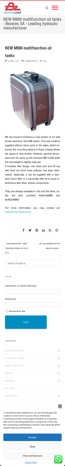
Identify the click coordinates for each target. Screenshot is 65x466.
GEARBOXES (11, 396)
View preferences (32, 455)
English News (31, 61)
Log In (26, 322)
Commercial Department (18, 211)
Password (10, 299)
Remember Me (17, 311)
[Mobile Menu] (55, 8)
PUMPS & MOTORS (14, 350)
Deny (32, 446)
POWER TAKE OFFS (14, 365)
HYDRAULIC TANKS (14, 358)
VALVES (8, 373)
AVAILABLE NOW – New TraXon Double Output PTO (16, 248)
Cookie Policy (31, 462)
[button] (60, 406)
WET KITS (10, 388)
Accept (32, 437)
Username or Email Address (20, 286)
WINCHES (9, 381)
